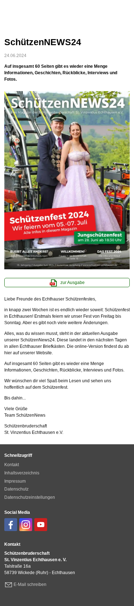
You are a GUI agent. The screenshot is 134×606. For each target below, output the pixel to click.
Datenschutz (16, 489)
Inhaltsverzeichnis (21, 472)
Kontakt (11, 464)
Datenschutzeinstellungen (29, 497)
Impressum (15, 481)
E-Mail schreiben (30, 584)
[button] (10, 524)
